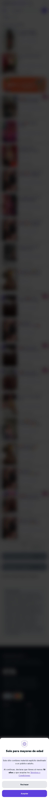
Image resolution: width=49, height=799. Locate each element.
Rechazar (24, 784)
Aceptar (24, 793)
